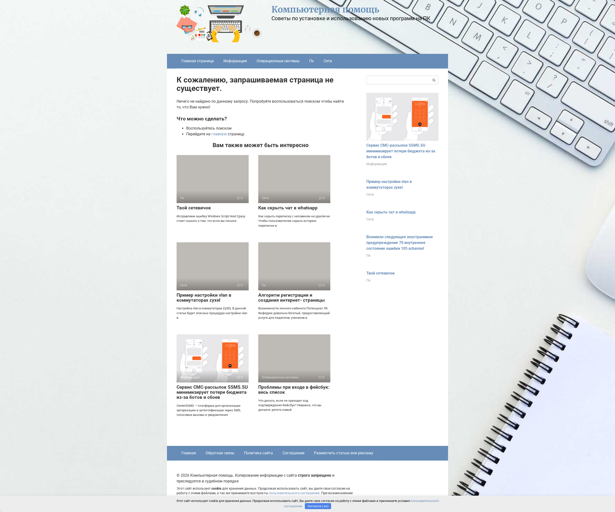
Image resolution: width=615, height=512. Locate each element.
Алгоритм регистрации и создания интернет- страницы (291, 297)
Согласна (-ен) (318, 506)
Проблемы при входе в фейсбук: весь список (293, 389)
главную (219, 134)
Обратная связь (220, 453)
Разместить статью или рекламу (343, 453)
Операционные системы (278, 61)
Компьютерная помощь (325, 9)
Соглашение (293, 453)
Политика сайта (258, 453)
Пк (311, 61)
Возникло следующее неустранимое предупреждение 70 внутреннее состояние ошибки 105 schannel (399, 243)
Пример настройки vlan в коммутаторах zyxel (204, 297)
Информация (235, 61)
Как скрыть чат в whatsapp (288, 208)
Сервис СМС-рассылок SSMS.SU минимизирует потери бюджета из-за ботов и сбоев (212, 392)
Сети (328, 61)
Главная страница (197, 61)
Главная (188, 453)
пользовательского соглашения (294, 493)
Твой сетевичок (194, 208)
